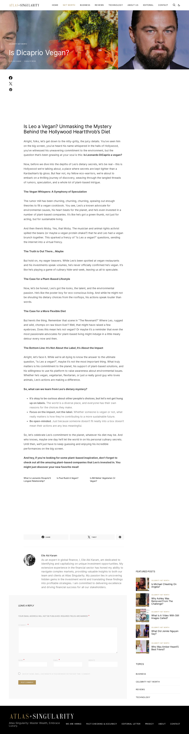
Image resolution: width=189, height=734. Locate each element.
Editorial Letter (131, 724)
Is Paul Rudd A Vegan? (67, 478)
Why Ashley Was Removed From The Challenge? (162, 601)
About (162, 724)
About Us (133, 5)
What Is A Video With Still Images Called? (165, 617)
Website (91, 660)
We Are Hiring (73, 724)
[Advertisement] (74, 98)
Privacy (149, 724)
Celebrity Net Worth (18, 44)
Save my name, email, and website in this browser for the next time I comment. (56, 674)
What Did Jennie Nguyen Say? (164, 632)
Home (55, 5)
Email (56, 659)
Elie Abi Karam (15, 61)
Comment (22, 625)
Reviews (99, 5)
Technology (116, 5)
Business (85, 5)
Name (21, 659)
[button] (179, 5)
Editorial (148, 5)
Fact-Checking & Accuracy (101, 724)
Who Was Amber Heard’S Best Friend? (165, 648)
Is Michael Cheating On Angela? (163, 585)
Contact (163, 5)
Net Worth (69, 5)
